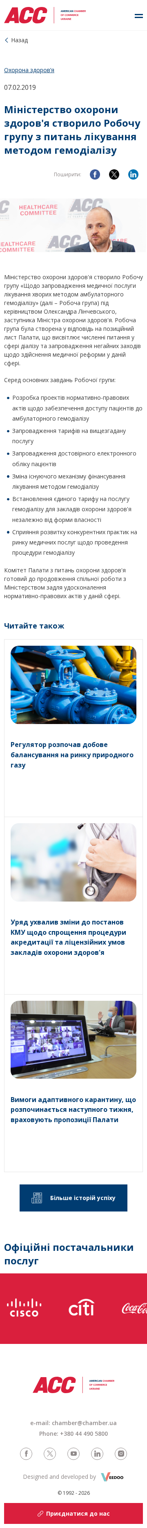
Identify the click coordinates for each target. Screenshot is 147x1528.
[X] (114, 174)
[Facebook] (94, 174)
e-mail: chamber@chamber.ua (73, 1423)
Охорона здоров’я (29, 70)
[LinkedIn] (133, 174)
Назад (19, 40)
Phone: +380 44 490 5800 (73, 1433)
